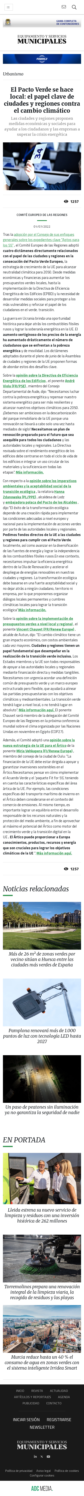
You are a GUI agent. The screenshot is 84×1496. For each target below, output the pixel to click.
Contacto (54, 1403)
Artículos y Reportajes (32, 1397)
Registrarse (59, 1419)
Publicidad (30, 1403)
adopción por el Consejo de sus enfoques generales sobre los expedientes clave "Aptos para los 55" (41, 240)
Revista (37, 1390)
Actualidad (59, 1390)
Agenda (64, 1397)
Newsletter (42, 1427)
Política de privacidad (18, 1470)
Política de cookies (67, 1470)
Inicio (20, 1390)
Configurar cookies (42, 1475)
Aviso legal (43, 1470)
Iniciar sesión (26, 1419)
